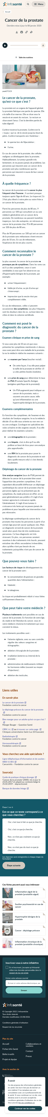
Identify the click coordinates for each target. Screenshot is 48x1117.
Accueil (5, 1043)
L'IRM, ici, (6, 729)
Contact (29, 1051)
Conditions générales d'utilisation (15, 1022)
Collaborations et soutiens (33, 1044)
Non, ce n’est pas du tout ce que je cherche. (23, 849)
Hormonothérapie (10, 743)
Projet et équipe (9, 1059)
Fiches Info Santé (10, 1049)
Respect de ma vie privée (12, 1027)
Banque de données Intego (14, 788)
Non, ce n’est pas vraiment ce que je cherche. (24, 838)
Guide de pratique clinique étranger (18, 777)
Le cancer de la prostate (13, 702)
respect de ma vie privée (18, 973)
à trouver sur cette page (28, 729)
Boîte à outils (8, 1054)
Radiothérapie (8, 736)
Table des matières (26, 57)
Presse (29, 1056)
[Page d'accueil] (12, 4)
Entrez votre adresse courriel (17, 978)
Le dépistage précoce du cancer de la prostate (22, 709)
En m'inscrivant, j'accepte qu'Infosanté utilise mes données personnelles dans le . (25, 970)
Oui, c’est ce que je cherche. (20, 829)
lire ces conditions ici (26, 1102)
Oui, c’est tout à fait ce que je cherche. (25, 822)
